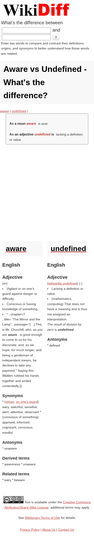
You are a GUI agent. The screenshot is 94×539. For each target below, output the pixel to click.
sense (9, 402)
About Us (48, 529)
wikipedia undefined (62, 283)
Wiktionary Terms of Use (42, 518)
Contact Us (66, 529)
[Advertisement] (47, 191)
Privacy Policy (30, 529)
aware (4, 111)
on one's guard (27, 402)
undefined (19, 111)
